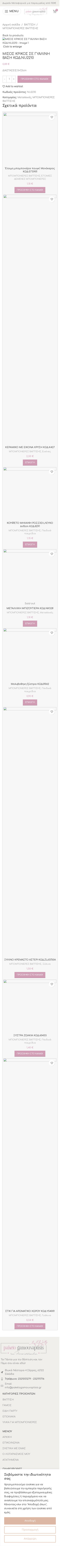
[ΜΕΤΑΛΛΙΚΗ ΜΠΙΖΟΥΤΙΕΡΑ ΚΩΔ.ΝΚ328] (30, 575)
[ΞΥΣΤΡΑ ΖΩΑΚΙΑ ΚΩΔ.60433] (30, 1006)
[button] (29, 190)
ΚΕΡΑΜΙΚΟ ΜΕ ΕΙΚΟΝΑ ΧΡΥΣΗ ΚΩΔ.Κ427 (30, 447)
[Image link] (24, 1347)
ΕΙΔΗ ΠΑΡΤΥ (9, 1411)
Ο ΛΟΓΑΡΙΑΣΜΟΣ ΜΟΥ (16, 1454)
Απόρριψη (30, 1539)
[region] (30, 1507)
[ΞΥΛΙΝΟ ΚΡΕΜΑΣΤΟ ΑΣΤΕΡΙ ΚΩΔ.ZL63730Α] (30, 832)
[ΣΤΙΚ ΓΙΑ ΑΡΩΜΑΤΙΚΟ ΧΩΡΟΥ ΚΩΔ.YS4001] (30, 1183)
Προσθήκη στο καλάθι (34, 79)
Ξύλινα (46, 964)
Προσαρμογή (30, 1530)
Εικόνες (46, 451)
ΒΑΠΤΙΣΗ (29, 24)
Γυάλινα (46, 1315)
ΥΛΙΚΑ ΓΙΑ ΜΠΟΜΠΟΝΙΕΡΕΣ (19, 1422)
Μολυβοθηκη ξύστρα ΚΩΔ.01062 (30, 684)
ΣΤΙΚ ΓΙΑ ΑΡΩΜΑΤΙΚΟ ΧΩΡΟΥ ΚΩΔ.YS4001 (29, 1311)
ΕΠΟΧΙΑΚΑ (9, 1416)
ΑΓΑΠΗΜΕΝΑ (10, 1460)
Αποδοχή (30, 1521)
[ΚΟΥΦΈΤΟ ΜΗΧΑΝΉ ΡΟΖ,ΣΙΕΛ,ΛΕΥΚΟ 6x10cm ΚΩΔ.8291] (30, 493)
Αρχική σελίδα (11, 24)
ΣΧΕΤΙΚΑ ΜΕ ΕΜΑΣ (14, 1448)
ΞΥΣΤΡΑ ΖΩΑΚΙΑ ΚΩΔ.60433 (30, 1035)
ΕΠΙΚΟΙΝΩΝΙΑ (11, 1443)
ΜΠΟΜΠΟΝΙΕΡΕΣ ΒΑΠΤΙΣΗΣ (20, 28)
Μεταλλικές (24, 97)
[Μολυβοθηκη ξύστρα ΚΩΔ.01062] (30, 654)
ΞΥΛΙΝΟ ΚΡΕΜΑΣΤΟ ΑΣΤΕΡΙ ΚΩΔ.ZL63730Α (30, 960)
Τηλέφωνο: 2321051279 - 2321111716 (24, 1379)
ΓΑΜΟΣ (7, 1405)
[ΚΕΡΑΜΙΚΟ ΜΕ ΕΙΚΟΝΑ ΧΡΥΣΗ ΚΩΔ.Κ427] (30, 319)
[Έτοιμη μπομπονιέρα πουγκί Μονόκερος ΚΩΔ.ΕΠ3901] (30, 139)
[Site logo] (35, 11)
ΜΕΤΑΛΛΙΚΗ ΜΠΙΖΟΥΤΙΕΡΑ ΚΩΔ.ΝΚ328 (29, 608)
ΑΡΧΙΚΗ (7, 1437)
